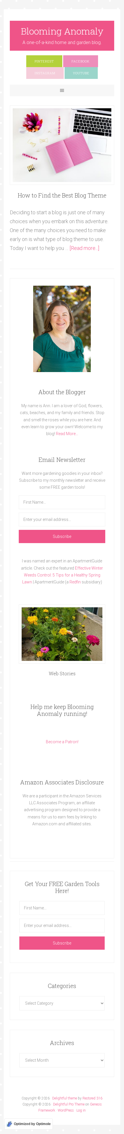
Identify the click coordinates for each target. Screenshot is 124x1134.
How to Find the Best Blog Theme (62, 195)
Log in (81, 1110)
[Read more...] (84, 248)
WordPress (66, 1110)
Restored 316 (92, 1098)
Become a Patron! (62, 741)
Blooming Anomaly (62, 31)
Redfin (75, 582)
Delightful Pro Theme (68, 1104)
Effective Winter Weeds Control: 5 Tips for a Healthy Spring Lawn (62, 575)
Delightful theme (64, 1098)
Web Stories (62, 673)
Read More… (67, 433)
